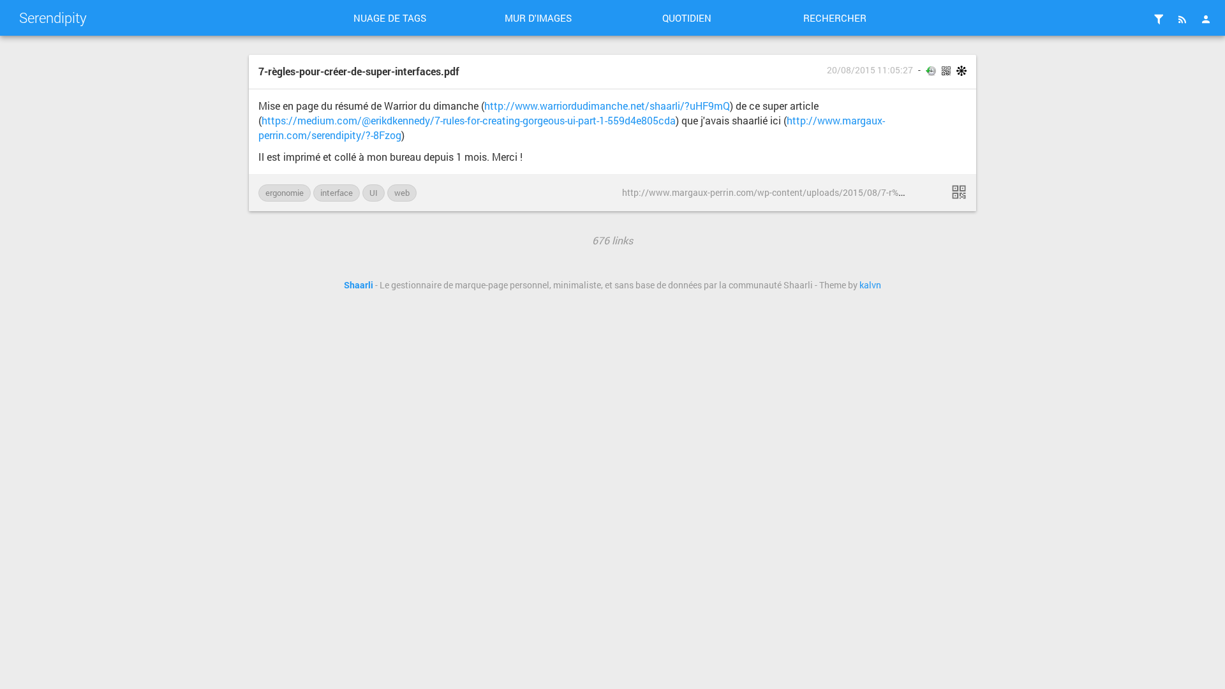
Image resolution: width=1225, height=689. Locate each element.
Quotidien (686, 17)
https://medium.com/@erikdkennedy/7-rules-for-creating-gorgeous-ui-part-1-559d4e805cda (469, 120)
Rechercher (834, 17)
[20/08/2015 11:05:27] (959, 192)
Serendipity (53, 17)
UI (373, 193)
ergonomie (284, 193)
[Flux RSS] (1182, 19)
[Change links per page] (1158, 19)
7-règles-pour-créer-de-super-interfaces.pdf (358, 71)
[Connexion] (1205, 19)
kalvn (870, 285)
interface (336, 193)
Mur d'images (538, 17)
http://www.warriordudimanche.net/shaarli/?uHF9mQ (607, 105)
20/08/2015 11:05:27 (870, 70)
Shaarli (358, 285)
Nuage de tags (389, 17)
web (402, 193)
